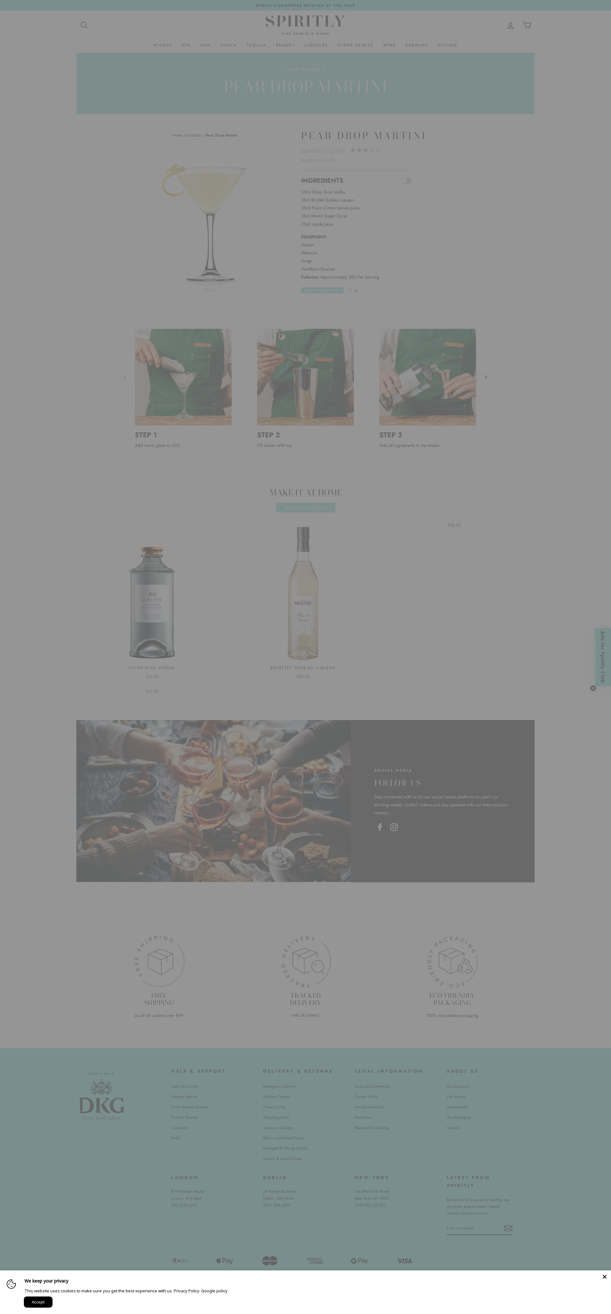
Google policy (214, 1291)
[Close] (604, 1277)
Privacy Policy (187, 1291)
